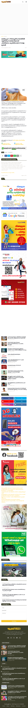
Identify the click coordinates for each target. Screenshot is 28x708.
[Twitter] (8, 156)
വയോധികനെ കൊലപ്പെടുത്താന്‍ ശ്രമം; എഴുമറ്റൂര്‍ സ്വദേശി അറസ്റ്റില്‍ (16, 371)
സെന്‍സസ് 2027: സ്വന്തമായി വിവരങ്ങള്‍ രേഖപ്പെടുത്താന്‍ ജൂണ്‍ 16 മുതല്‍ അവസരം (16, 686)
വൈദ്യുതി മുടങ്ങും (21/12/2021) (14, 365)
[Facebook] (6, 156)
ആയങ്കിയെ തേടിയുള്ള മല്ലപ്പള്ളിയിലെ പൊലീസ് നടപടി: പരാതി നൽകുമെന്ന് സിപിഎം (17, 349)
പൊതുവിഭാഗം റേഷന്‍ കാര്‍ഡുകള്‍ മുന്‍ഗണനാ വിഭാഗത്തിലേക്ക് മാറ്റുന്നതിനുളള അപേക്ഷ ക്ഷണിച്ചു (17, 698)
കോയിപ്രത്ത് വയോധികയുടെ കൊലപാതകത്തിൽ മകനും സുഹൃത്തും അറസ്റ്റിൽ (15, 343)
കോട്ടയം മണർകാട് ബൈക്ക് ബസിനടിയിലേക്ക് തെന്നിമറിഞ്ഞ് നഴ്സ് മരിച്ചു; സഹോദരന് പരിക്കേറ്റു (17, 389)
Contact (24, 706)
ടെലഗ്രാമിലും (22, 140)
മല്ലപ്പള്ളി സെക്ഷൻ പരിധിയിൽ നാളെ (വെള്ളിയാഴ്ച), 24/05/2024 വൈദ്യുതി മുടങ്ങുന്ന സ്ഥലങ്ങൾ (16, 377)
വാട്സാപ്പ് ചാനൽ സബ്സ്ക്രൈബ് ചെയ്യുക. (6, 144)
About (8, 706)
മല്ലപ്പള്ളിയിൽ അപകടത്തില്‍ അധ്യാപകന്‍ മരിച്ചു (16, 383)
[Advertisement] (14, 19)
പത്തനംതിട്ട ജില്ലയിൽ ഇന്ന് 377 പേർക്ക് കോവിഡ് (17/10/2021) (16, 360)
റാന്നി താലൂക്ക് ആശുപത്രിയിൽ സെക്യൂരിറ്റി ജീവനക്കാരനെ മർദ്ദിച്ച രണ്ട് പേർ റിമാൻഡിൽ (17, 337)
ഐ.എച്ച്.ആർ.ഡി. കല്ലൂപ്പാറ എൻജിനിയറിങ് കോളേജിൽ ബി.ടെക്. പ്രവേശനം (17, 692)
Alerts (5, 36)
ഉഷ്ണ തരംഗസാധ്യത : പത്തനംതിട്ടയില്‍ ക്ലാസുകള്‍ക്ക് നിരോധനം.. (12, 497)
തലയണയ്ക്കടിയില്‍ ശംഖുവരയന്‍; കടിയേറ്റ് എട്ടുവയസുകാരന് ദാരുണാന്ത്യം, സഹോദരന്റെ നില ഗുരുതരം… (12, 501)
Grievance (18, 706)
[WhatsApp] (14, 156)
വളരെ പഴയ (23, 175)
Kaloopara (10, 152)
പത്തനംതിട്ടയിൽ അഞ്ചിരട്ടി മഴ (14, 354)
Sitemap (12, 706)
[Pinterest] (11, 156)
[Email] (17, 156)
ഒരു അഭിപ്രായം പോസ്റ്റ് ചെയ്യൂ (7, 172)
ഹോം (2, 36)
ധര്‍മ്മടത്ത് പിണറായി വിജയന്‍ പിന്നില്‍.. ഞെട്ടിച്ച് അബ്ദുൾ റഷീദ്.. (13, 492)
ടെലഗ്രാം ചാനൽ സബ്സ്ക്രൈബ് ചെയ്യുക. (19, 144)
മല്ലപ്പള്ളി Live (8, 704)
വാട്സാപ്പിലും (15, 140)
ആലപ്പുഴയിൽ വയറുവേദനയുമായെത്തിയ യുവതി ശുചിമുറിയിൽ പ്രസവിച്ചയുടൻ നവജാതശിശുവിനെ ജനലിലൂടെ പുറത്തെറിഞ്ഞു (12, 489)
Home (3, 706)
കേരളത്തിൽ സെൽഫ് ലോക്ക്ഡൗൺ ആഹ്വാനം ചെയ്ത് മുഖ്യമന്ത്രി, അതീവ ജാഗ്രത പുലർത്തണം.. (13, 495)
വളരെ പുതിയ (4, 175)
